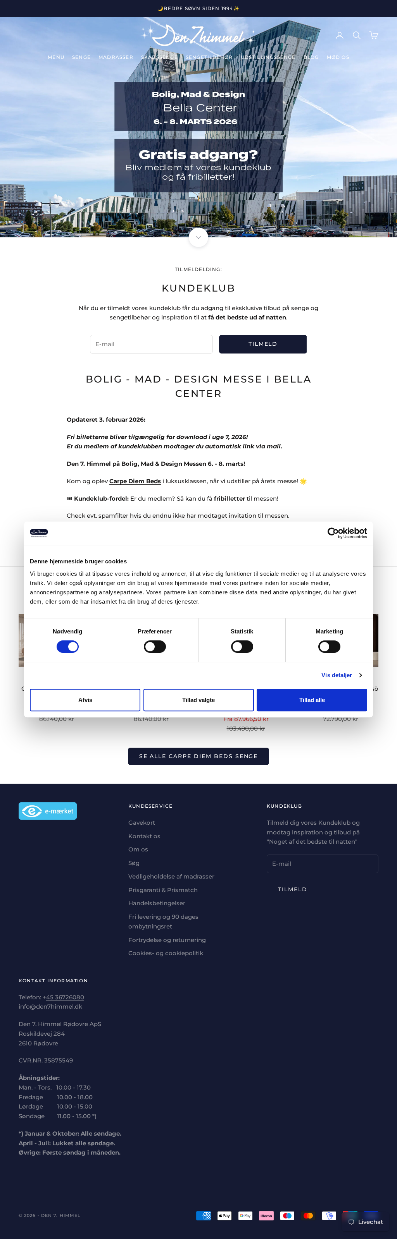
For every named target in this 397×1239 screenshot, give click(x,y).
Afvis (85, 700)
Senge (81, 57)
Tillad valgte (198, 700)
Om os (138, 849)
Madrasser (115, 57)
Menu (56, 57)
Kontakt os (144, 836)
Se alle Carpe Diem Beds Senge (198, 756)
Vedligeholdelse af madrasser (171, 876)
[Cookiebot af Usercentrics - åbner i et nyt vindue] (333, 533)
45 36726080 (65, 997)
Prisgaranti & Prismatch (163, 890)
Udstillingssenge (268, 57)
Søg (134, 863)
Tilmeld (263, 343)
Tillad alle (312, 700)
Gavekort (141, 822)
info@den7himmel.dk (50, 1006)
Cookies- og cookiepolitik (165, 953)
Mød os (338, 57)
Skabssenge (159, 57)
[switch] (155, 646)
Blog (311, 57)
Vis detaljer (336, 675)
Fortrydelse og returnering (167, 940)
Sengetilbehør (209, 57)
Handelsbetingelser (156, 903)
